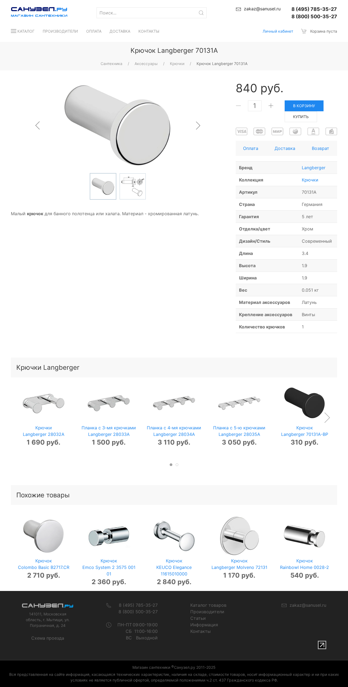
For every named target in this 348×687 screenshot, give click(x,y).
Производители (60, 31)
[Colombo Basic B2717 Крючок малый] (43, 536)
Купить (301, 116)
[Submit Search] (201, 12)
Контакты (148, 31)
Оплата (93, 31)
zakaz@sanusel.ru (306, 605)
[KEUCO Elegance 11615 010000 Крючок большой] (174, 536)
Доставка (120, 31)
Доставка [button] (285, 148)
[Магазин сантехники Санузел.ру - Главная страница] (33, 12)
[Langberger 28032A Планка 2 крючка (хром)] (43, 402)
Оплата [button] (250, 148)
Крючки (310, 180)
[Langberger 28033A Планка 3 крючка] (108, 402)
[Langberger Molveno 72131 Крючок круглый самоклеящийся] (239, 536)
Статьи (198, 618)
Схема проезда (47, 638)
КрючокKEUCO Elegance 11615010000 (174, 567)
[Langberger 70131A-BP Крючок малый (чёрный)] (304, 402)
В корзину (304, 105)
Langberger (313, 167)
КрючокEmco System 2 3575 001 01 (108, 567)
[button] (327, 417)
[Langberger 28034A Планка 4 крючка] (174, 402)
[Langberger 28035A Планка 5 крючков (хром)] (239, 402)
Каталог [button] (26, 31)
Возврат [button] (320, 148)
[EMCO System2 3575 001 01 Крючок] (108, 536)
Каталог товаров (208, 605)
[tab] (171, 464)
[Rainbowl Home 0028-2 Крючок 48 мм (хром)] (304, 536)
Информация (204, 624)
